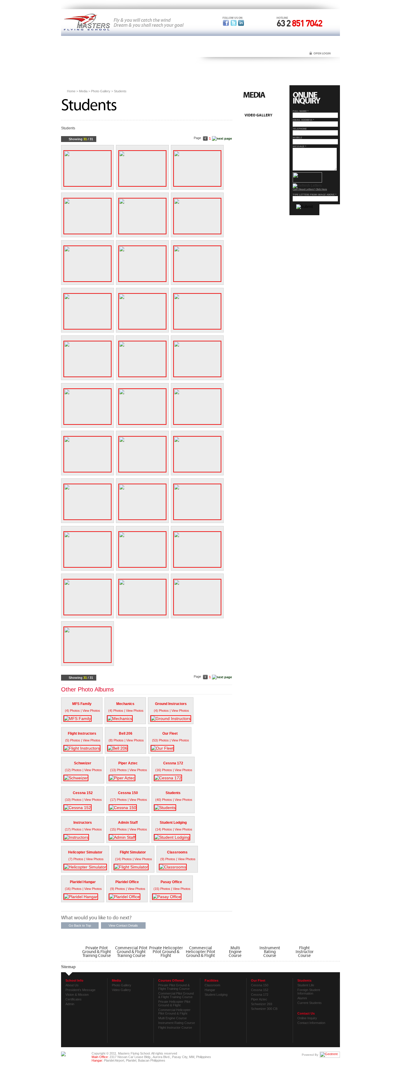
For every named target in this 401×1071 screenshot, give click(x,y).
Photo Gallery (259, 108)
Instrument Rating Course (176, 1023)
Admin (69, 1004)
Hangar (210, 990)
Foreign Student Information (308, 991)
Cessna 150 (259, 985)
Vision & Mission (77, 994)
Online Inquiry (307, 1018)
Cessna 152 (259, 990)
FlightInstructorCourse (305, 951)
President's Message (80, 990)
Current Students (309, 1003)
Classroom (212, 985)
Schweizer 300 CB (264, 1008)
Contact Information (311, 1023)
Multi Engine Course (172, 1018)
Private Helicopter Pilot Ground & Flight (166, 951)
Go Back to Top (80, 925)
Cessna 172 (259, 994)
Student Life (305, 985)
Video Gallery (258, 115)
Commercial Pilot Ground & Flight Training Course (131, 951)
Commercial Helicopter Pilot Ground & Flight (200, 951)
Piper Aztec (259, 999)
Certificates (73, 999)
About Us (72, 985)
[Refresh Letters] (307, 185)
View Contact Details (123, 925)
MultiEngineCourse (235, 951)
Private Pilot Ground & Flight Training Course (96, 951)
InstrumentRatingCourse (270, 951)
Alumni (302, 998)
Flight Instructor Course (175, 1027)
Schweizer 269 (261, 1004)
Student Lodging (216, 994)
